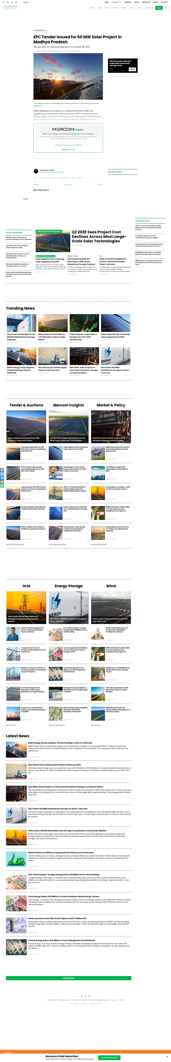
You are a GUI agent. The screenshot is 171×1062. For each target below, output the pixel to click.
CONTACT (164, 2)
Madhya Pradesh (64, 178)
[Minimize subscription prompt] (167, 1056)
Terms (121, 1000)
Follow (35, 103)
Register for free (68, 149)
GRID (100, 8)
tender (80, 178)
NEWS (107, 2)
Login (159, 8)
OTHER (131, 8)
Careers (85, 1000)
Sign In (78, 145)
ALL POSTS (68, 185)
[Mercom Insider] (116, 2)
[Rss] (8, 2)
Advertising (51, 1000)
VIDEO (139, 8)
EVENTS (136, 2)
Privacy (114, 1000)
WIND (124, 8)
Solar (73, 178)
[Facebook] (4, 2)
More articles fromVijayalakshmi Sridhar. (51, 172)
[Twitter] (12, 2)
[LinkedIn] (16, 2)
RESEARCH (128, 2)
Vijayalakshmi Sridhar (55, 51)
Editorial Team (63, 1000)
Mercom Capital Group (99, 1000)
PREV (37, 185)
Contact (75, 1000)
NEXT (100, 185)
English (25, 2)
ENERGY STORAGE (112, 8)
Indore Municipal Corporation (48, 178)
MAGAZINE (149, 8)
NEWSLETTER (146, 2)
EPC (36, 178)
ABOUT (155, 2)
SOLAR (92, 8)
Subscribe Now (109, 1058)
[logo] (10, 8)
